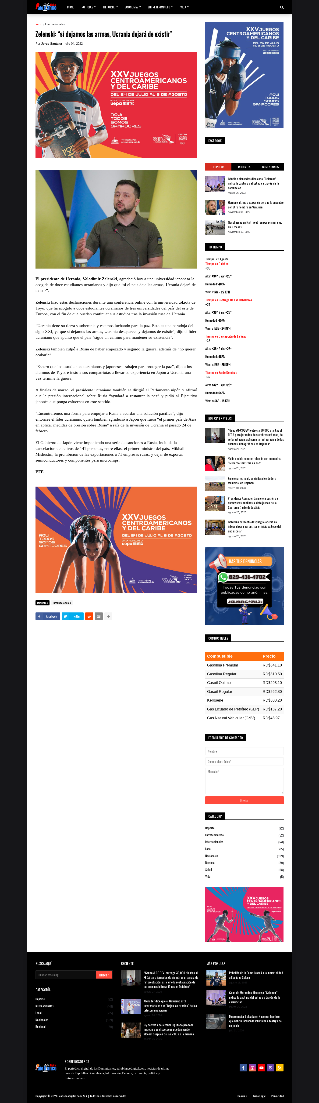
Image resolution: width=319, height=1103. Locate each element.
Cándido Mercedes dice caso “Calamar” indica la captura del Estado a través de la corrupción (253, 183)
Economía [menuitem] (131, 6)
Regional (244, 862)
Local (244, 848)
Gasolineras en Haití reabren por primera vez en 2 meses (255, 224)
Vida (244, 876)
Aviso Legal (259, 1096)
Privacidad (277, 1096)
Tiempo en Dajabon (216, 263)
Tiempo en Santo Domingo (221, 372)
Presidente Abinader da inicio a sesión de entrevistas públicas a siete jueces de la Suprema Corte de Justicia (253, 503)
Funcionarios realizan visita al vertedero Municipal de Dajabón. (252, 480)
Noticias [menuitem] (87, 6)
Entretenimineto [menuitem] (159, 6)
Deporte (244, 828)
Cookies (242, 1096)
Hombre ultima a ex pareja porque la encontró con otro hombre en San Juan (256, 204)
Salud (244, 869)
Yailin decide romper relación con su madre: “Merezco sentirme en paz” (254, 460)
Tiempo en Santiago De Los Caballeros (228, 299)
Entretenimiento (244, 835)
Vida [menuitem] (183, 6)
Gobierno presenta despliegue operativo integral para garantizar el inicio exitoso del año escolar (254, 526)
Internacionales (55, 24)
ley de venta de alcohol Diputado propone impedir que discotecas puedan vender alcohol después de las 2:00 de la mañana (169, 1029)
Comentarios (270, 166)
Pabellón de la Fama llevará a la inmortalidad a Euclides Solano (256, 974)
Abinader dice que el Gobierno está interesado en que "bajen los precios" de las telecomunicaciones (170, 1005)
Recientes (244, 166)
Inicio (38, 24)
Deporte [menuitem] (109, 6)
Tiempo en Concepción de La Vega (225, 336)
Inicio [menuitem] (70, 6)
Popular (218, 166)
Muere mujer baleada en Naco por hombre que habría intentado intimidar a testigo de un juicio (255, 1021)
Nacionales (244, 855)
